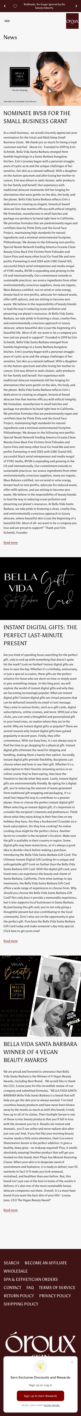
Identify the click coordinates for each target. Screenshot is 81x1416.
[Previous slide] (5, 6)
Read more (10, 542)
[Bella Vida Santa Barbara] (72, 21)
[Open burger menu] (7, 21)
